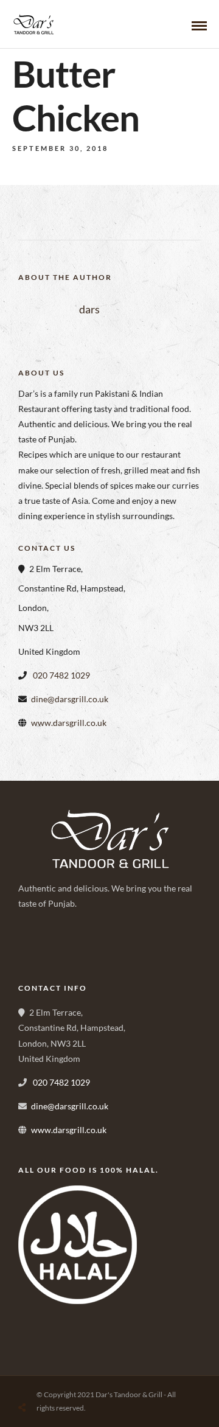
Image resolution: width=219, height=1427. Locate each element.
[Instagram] (85, 947)
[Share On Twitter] (53, 1378)
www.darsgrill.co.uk (68, 722)
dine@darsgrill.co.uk (69, 699)
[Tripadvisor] (112, 947)
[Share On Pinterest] (72, 1378)
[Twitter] (58, 947)
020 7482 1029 (60, 675)
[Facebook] (31, 947)
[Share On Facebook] (34, 1378)
